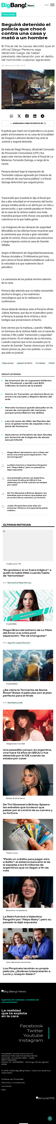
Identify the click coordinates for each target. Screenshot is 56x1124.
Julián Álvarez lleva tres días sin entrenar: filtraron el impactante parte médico (27, 508)
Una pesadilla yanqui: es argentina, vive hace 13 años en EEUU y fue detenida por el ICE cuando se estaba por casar (27, 481)
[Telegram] (42, 116)
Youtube (33, 1035)
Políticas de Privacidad (12, 1079)
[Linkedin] (34, 116)
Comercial (6, 1086)
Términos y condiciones (13, 1083)
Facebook (31, 1025)
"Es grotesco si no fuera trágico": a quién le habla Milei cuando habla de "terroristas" (27, 573)
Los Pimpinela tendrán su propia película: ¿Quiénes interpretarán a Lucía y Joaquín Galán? (26, 971)
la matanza (40, 363)
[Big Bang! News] (17, 5)
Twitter (35, 1030)
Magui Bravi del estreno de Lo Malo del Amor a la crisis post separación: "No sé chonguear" (27, 454)
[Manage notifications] (50, 1118)
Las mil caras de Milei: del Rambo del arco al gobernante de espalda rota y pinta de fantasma (28, 424)
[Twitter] (19, 116)
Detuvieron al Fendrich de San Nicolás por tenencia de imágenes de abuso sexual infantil (28, 437)
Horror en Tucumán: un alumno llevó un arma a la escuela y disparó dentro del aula (29, 397)
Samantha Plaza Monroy (19, 583)
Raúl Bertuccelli (14, 703)
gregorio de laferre (25, 363)
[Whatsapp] (11, 116)
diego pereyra (8, 363)
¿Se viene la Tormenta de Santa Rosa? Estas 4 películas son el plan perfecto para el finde (27, 693)
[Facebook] (26, 116)
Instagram (31, 1040)
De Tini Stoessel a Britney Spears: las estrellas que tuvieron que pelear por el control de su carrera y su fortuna (27, 495)
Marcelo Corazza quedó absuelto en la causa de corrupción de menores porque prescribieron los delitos (29, 410)
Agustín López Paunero (18, 643)
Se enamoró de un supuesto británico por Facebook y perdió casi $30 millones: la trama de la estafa (28, 383)
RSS (3, 1090)
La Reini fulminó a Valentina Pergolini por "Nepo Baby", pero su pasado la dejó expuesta (27, 467)
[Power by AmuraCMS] (45, 1098)
